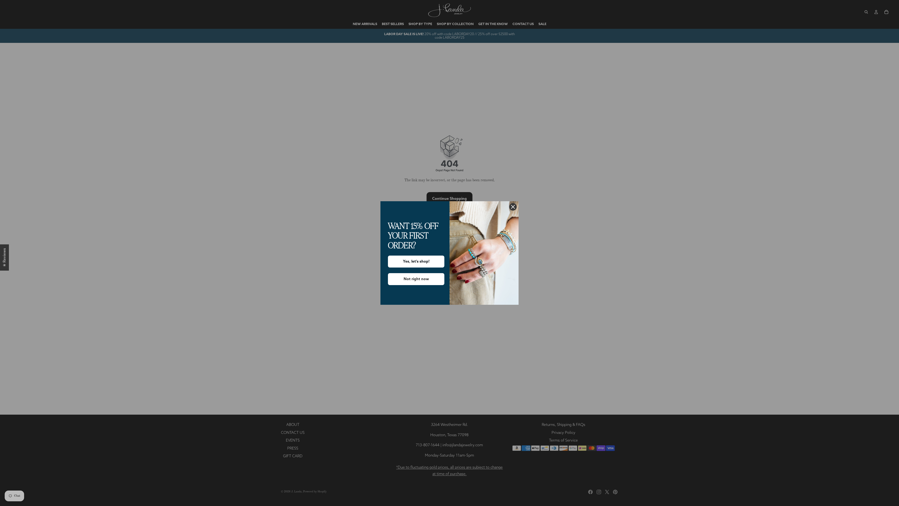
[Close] (513, 206)
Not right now (416, 279)
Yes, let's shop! (416, 261)
